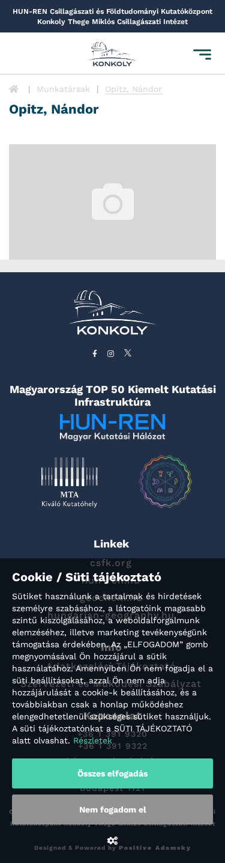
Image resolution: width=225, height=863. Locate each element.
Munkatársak (63, 89)
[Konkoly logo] (113, 55)
